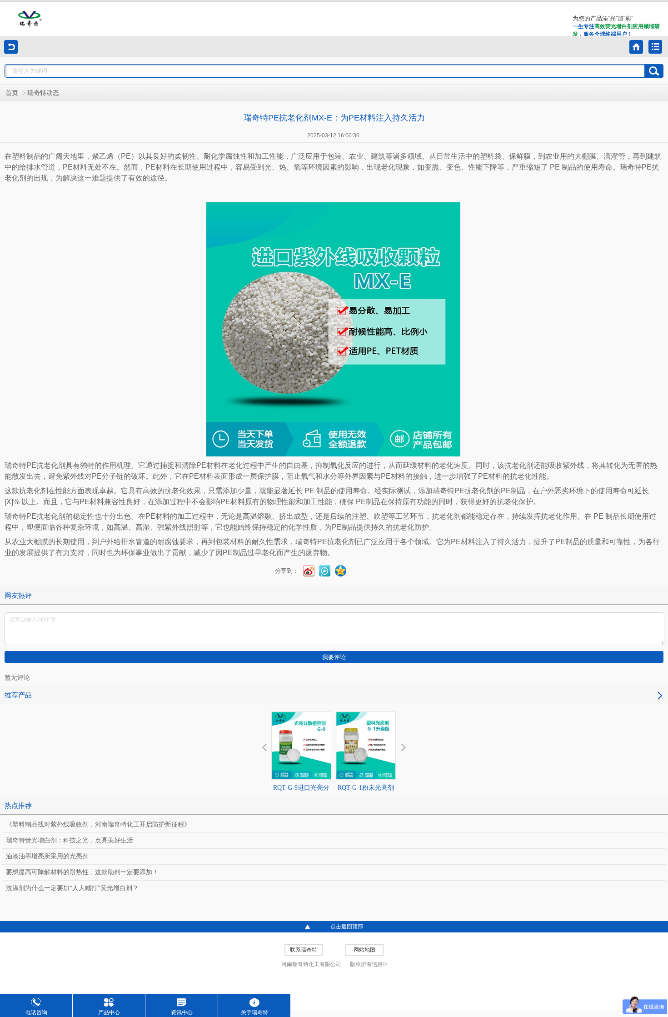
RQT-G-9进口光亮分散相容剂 (301, 795)
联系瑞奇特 (303, 950)
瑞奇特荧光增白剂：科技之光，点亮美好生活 (69, 840)
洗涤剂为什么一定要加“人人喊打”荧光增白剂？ (72, 888)
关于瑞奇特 (254, 1012)
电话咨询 (36, 1012)
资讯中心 (182, 1012)
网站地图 (364, 950)
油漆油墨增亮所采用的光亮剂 (47, 856)
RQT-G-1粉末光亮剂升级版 (366, 795)
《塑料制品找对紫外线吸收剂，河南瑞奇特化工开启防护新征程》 (98, 824)
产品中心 (109, 1012)
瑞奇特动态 (43, 93)
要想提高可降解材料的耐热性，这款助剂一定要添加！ (82, 872)
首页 (11, 93)
